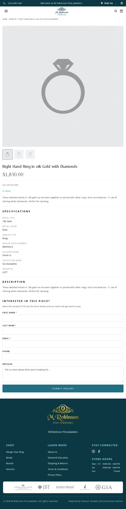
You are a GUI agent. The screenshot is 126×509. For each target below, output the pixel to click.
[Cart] (121, 11)
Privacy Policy (54, 474)
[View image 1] (7, 154)
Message (7, 364)
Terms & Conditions (58, 469)
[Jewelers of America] (85, 487)
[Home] (62, 11)
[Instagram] (93, 451)
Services (10, 469)
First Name (9, 312)
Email (6, 338)
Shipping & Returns (58, 463)
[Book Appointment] (121, 3)
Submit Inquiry (63, 388)
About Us (52, 451)
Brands (10, 463)
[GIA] (103, 487)
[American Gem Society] (23, 487)
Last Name (9, 325)
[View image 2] (19, 154)
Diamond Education (58, 457)
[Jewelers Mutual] (65, 487)
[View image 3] (30, 154)
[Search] (115, 11)
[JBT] (44, 487)
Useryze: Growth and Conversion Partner (102, 501)
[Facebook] (98, 451)
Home (4, 19)
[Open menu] (6, 11)
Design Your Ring (15, 451)
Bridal (9, 457)
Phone (6, 351)
